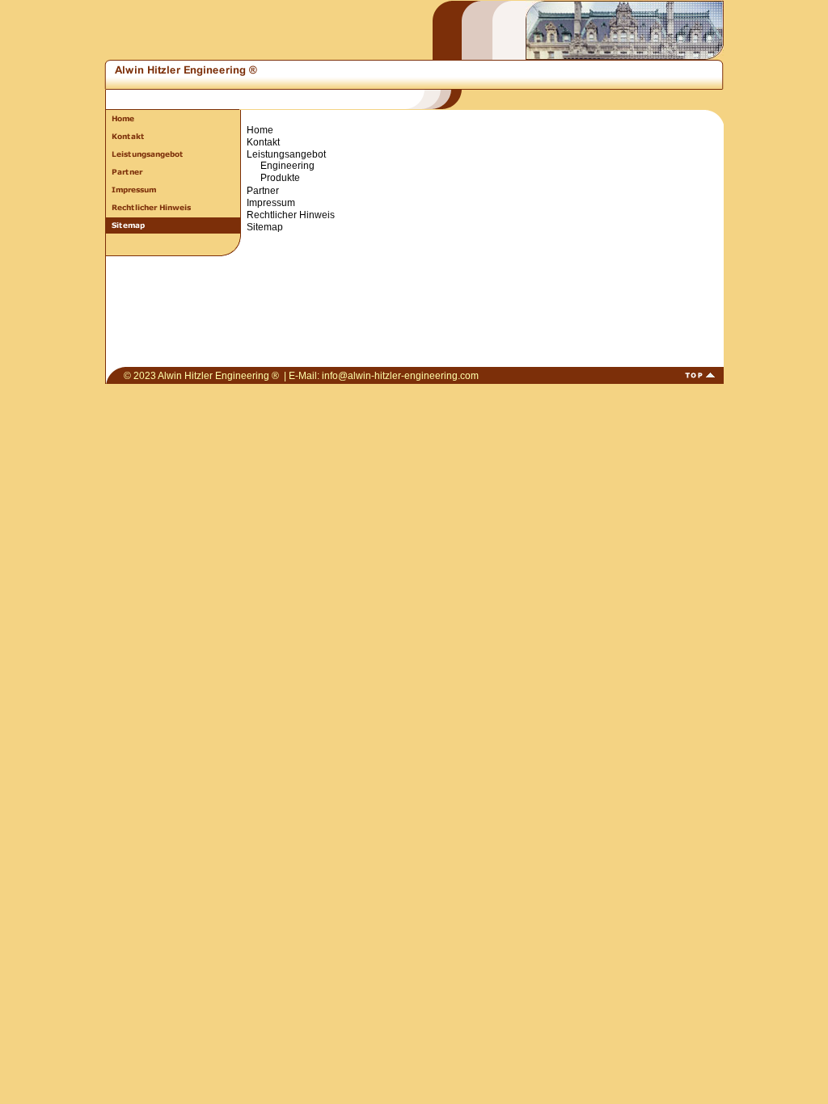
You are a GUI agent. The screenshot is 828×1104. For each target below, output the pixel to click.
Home (260, 130)
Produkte (280, 177)
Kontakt (263, 142)
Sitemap (265, 227)
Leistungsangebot (286, 154)
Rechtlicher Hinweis (291, 215)
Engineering (287, 165)
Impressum (271, 203)
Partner (263, 190)
